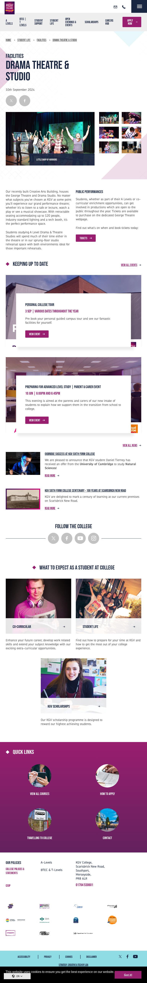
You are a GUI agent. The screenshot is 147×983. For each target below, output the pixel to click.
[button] (17, 976)
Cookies (69, 956)
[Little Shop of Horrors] (109, 117)
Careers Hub (109, 22)
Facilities (41, 40)
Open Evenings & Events (70, 22)
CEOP (8, 885)
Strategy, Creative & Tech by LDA (73, 964)
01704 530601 (84, 885)
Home (8, 40)
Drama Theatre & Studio (65, 40)
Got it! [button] (128, 974)
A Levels (9, 22)
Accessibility (24, 956)
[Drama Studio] (131, 147)
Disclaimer (91, 956)
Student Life (23, 40)
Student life (54, 22)
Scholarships (91, 22)
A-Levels (46, 862)
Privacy (47, 956)
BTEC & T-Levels (51, 870)
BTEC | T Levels (23, 22)
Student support (38, 22)
